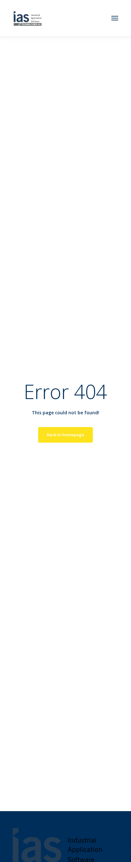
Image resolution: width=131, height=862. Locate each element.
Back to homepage (65, 435)
